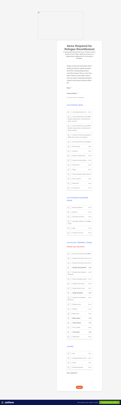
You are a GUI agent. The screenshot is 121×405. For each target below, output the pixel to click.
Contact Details (72, 93)
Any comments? (72, 373)
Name (69, 88)
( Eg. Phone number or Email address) (75, 97)
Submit (79, 387)
